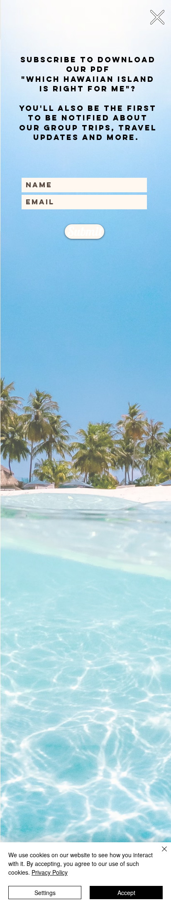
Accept (126, 892)
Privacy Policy (50, 872)
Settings (45, 892)
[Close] (159, 854)
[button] (157, 17)
